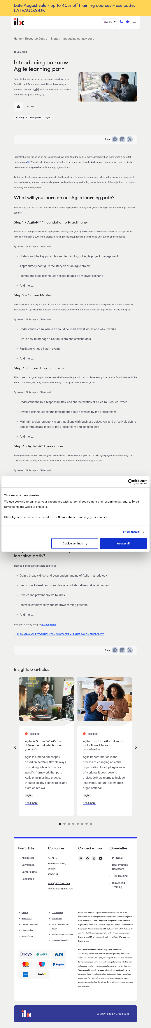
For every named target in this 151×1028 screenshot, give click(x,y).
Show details (131, 531)
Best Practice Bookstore (120, 866)
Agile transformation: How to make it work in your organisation (102, 745)
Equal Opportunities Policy (60, 926)
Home (18, 38)
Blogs (54, 38)
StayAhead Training (118, 884)
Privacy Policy (27, 930)
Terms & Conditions (30, 924)
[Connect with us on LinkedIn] (100, 858)
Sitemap (25, 913)
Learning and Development (28, 117)
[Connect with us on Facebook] (87, 858)
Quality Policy (57, 913)
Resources (28, 878)
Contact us (56, 848)
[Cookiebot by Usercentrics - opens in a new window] (131, 482)
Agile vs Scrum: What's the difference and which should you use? (44, 745)
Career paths (29, 871)
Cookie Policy (27, 936)
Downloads (28, 864)
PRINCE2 (117, 857)
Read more (31, 803)
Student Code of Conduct (62, 934)
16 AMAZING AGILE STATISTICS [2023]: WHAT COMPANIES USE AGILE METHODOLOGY (60, 634)
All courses (28, 857)
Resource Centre (36, 38)
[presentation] (15, 746)
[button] (60, 824)
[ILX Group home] (19, 21)
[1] (28, 162)
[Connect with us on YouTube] (80, 858)
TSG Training (120, 875)
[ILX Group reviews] (42, 974)
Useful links (26, 918)
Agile (47, 117)
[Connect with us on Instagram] (93, 858)
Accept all (123, 543)
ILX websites (117, 848)
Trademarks (57, 918)
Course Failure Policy (60, 940)
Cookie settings (73, 543)
